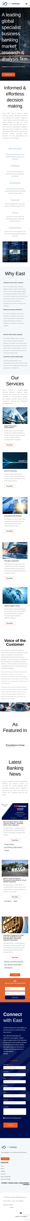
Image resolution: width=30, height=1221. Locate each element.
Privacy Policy (7, 1201)
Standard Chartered (13, 964)
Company (8, 1099)
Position (5, 1085)
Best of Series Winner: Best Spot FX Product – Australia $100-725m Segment (13, 823)
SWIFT (20, 964)
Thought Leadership (11, 561)
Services (3, 1174)
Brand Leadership (5, 1176)
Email (7, 1078)
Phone (7, 1092)
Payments (20, 961)
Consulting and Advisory (13, 516)
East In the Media (5, 1179)
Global (15, 901)
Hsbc (5, 964)
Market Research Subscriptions (10, 426)
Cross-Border (7, 901)
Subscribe (15, 1060)
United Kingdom (8, 967)
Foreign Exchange (9, 844)
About (2, 1166)
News (2, 1168)
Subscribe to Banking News (13, 1118)
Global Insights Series (12, 606)
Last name (5, 1071)
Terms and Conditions (18, 1201)
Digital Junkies (12, 1206)
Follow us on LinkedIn (21, 1216)
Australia (6, 850)
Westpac (19, 847)
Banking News (7, 1060)
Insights (15, 847)
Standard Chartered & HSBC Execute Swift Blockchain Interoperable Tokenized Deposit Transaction (13, 938)
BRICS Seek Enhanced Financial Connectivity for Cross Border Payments (14, 880)
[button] (26, 3)
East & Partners (8, 847)
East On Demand (10, 471)
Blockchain (7, 961)
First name (8, 1064)
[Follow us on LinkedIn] (21, 1213)
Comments (6, 1106)
